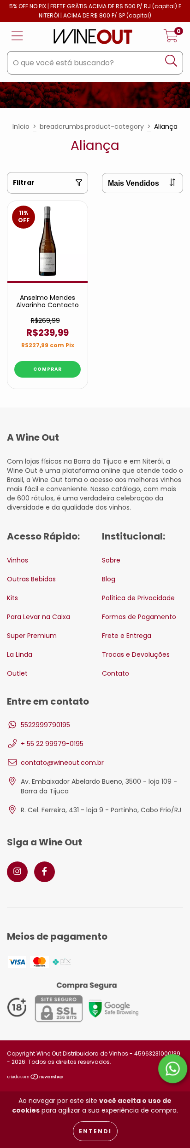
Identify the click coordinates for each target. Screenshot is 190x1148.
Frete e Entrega (126, 635)
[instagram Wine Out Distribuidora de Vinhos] (17, 871)
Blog (108, 579)
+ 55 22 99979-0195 (52, 743)
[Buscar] (171, 61)
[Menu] (17, 37)
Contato (115, 673)
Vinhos (17, 560)
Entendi (95, 1131)
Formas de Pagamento (139, 616)
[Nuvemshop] (36, 1078)
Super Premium (32, 635)
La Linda (19, 654)
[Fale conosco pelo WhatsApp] (172, 1068)
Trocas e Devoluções (136, 654)
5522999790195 (45, 724)
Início (21, 126)
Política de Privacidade (138, 598)
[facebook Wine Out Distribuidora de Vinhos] (44, 871)
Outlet (17, 673)
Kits (12, 598)
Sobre (111, 560)
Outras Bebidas (31, 579)
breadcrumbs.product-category (92, 126)
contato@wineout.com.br (62, 762)
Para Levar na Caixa (38, 616)
